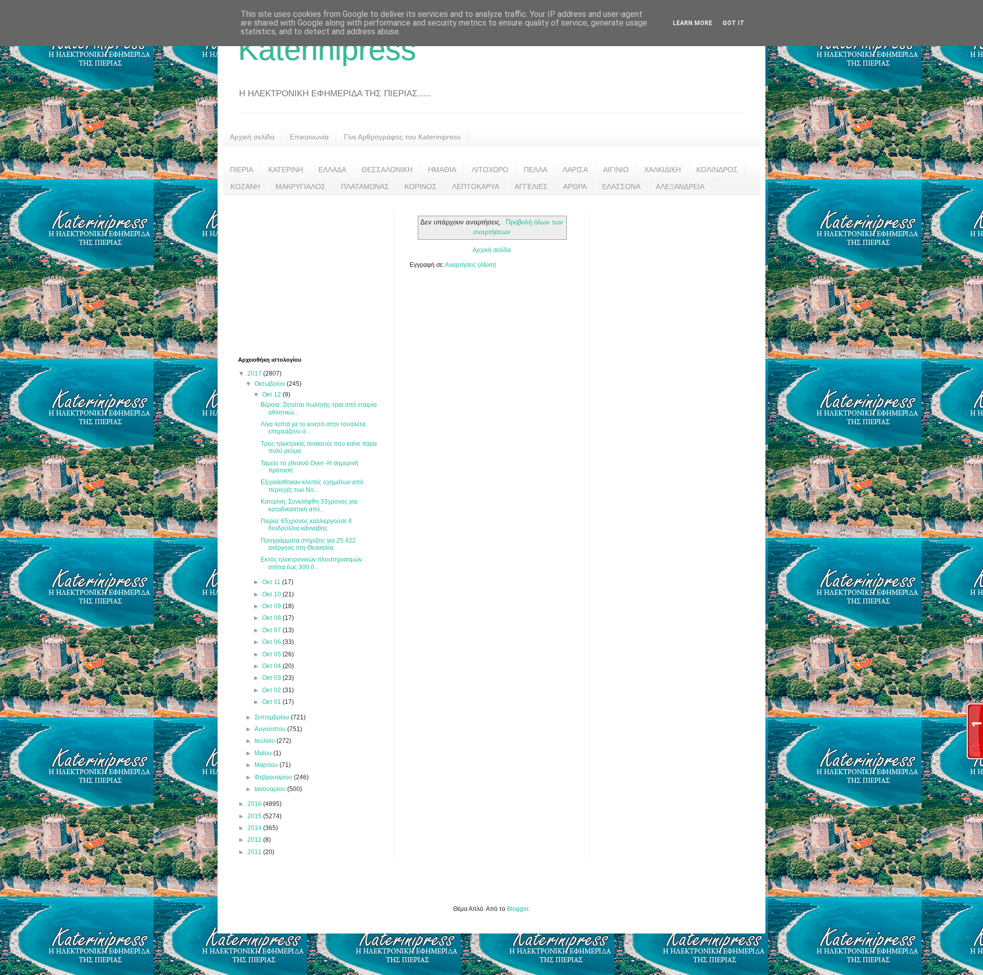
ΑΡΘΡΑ (575, 186)
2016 (255, 803)
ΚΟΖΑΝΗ (245, 186)
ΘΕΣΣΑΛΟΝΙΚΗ (387, 169)
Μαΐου (263, 753)
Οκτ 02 (272, 690)
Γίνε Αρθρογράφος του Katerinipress (402, 137)
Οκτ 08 (272, 617)
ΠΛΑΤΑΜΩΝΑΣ (365, 186)
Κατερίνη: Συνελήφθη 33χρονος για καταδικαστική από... (309, 505)
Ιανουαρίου (270, 789)
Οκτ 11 (272, 582)
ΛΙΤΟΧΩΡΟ (490, 169)
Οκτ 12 (272, 394)
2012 (255, 839)
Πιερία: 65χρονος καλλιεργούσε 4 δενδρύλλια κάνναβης (306, 524)
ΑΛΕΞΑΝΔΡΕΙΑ (680, 186)
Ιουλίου (265, 740)
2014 (255, 828)
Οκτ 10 (272, 594)
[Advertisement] (315, 275)
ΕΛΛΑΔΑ (332, 169)
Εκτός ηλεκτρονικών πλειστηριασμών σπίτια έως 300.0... (311, 563)
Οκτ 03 (272, 677)
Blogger (517, 908)
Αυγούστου (270, 729)
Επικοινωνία (309, 137)
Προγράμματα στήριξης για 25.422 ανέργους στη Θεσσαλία (308, 544)
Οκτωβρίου (270, 383)
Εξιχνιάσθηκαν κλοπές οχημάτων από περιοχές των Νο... (312, 486)
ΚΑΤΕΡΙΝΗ (285, 169)
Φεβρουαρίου (274, 777)
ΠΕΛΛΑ (535, 169)
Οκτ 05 (272, 654)
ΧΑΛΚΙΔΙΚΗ (662, 169)
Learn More (692, 23)
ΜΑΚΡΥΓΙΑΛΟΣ (300, 186)
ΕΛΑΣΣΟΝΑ (621, 186)
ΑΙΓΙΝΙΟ (616, 169)
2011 (255, 852)
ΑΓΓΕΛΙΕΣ (531, 186)
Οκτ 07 (272, 630)
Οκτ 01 (272, 702)
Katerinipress (327, 49)
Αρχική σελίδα (252, 137)
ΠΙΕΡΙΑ (241, 169)
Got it (733, 23)
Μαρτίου (267, 765)
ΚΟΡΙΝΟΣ (420, 186)
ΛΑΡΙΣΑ (575, 169)
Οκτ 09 (272, 606)
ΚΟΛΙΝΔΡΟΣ (717, 169)
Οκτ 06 (272, 642)
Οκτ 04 (272, 666)
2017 (255, 373)
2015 (255, 816)
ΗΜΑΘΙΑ (442, 169)
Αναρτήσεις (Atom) (470, 264)
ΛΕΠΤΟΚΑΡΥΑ (475, 186)
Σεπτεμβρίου (272, 717)
